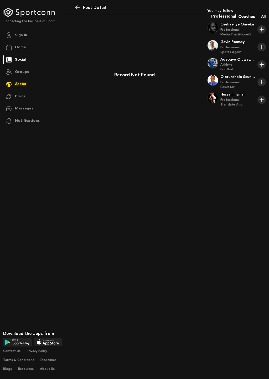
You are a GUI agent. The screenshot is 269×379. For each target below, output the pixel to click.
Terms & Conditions (18, 360)
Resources (26, 369)
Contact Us (11, 351)
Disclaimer (48, 360)
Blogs (7, 369)
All (263, 16)
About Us (47, 369)
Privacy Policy (37, 351)
